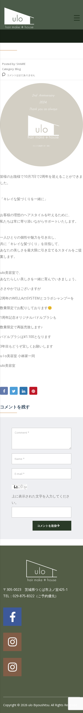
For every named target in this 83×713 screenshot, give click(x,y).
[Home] (19, 17)
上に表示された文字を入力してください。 (41, 499)
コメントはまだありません (20, 75)
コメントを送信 (47, 526)
